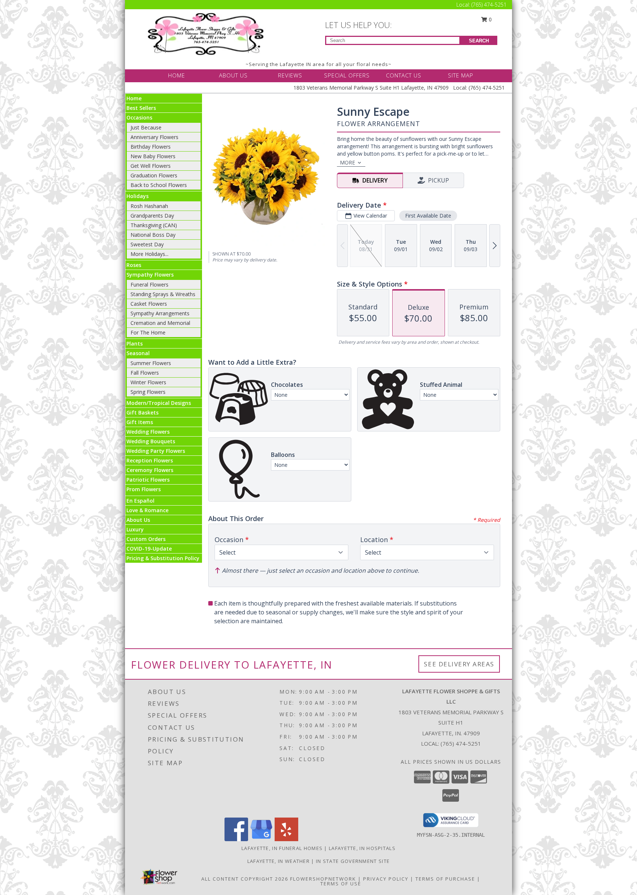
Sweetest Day (147, 244)
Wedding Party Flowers (155, 450)
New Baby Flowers (152, 156)
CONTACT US (403, 75)
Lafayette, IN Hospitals (362, 848)
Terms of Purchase (445, 878)
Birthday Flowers (150, 146)
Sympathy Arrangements (159, 313)
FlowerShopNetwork (323, 878)
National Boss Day (152, 234)
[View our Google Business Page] (261, 839)
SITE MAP (460, 75)
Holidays (137, 196)
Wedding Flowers (148, 431)
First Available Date (428, 215)
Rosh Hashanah (149, 205)
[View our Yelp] (286, 839)
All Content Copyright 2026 (244, 878)
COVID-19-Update (149, 548)
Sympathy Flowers (150, 274)
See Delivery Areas (459, 664)
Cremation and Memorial (160, 322)
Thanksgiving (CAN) (153, 225)
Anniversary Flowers (154, 137)
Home (134, 98)
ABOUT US (233, 75)
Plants (134, 343)
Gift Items (139, 422)
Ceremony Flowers (149, 469)
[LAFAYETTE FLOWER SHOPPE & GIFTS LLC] (207, 33)
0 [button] (489, 19)
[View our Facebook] (236, 839)
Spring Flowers (148, 391)
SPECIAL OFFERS (347, 75)
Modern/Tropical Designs (158, 402)
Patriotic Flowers (148, 479)
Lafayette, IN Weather (278, 861)
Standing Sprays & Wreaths (162, 294)
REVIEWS (290, 75)
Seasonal (138, 353)
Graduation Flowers (153, 175)
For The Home (148, 332)
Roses (133, 264)
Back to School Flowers (158, 184)
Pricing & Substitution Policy (162, 558)
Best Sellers (141, 107)
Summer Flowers (150, 363)
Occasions (139, 117)
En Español (140, 500)
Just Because (145, 127)
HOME (176, 75)
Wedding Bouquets (150, 441)
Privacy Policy (385, 878)
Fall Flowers (144, 372)
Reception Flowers (149, 460)
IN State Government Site (353, 861)
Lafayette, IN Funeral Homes (282, 848)
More (347, 162)
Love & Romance (147, 510)
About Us (138, 519)
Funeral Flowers (149, 284)
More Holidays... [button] (149, 253)
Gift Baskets (142, 412)
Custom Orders (146, 538)
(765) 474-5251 (489, 4)
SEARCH (479, 41)
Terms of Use (340, 883)
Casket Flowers (148, 303)
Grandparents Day (152, 215)
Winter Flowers (148, 382)
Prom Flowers (143, 489)
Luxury (135, 529)
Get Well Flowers (150, 165)
